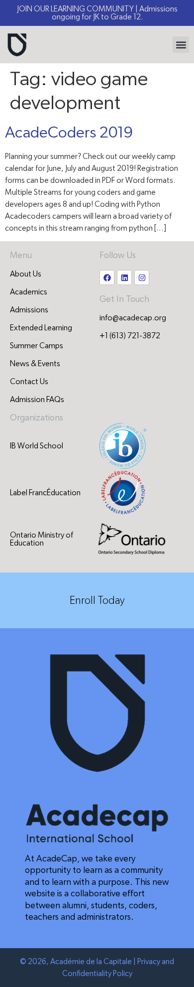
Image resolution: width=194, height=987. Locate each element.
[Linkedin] (124, 277)
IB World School (36, 446)
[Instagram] (141, 277)
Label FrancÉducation (45, 493)
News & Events (35, 364)
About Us (25, 274)
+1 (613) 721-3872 (129, 336)
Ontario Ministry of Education (41, 539)
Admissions (29, 310)
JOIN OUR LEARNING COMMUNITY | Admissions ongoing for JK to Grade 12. (97, 13)
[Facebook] (106, 277)
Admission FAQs (37, 400)
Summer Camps (36, 346)
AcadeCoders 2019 (69, 133)
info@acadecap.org (132, 318)
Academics (28, 292)
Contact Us (29, 382)
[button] (181, 44)
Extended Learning (41, 328)
